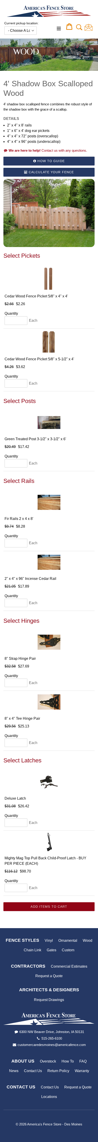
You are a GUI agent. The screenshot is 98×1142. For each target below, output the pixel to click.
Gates (51, 950)
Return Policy (58, 1071)
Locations (49, 1097)
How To (68, 1061)
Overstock (48, 1061)
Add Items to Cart (49, 906)
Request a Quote (49, 976)
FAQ (83, 1061)
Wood (87, 940)
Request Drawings (49, 1000)
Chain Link (32, 950)
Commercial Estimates (69, 966)
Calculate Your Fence (51, 172)
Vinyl (49, 940)
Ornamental (67, 940)
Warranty (82, 1071)
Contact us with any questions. (48, 150)
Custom (68, 950)
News (13, 1071)
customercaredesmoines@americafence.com (52, 1045)
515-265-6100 (51, 1038)
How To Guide (50, 161)
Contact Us (33, 1071)
